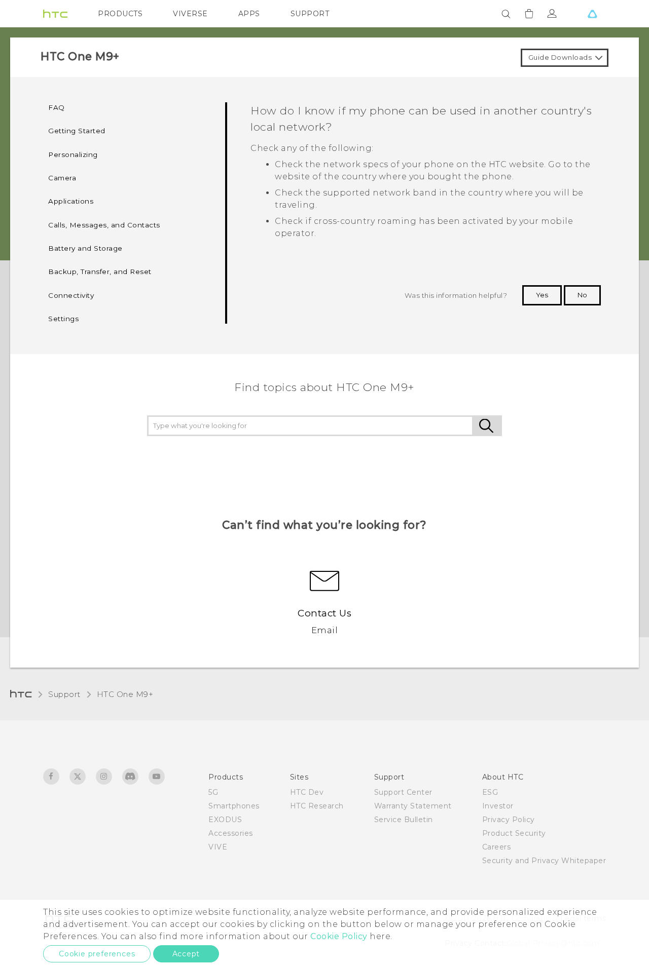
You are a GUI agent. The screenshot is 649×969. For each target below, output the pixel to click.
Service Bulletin (403, 819)
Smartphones (234, 805)
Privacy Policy (508, 819)
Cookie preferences (97, 953)
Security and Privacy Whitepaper (544, 860)
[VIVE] (592, 13)
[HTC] (55, 14)
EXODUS (225, 819)
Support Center (403, 792)
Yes (542, 295)
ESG (490, 792)
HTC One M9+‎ (125, 694)
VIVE (217, 846)
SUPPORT (310, 13)
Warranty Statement (413, 805)
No (582, 295)
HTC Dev (307, 792)
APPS (249, 13)
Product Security (514, 833)
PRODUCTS (120, 13)
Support (64, 694)
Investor (498, 805)
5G (213, 792)
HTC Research (317, 805)
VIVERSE (190, 13)
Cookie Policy (339, 936)
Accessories (230, 833)
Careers (496, 846)
